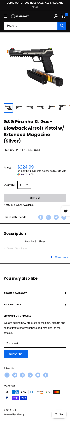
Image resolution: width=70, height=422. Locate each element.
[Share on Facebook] (40, 217)
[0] (63, 16)
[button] (41, 172)
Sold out (35, 198)
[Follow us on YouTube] (37, 375)
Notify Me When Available (19, 204)
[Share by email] (63, 217)
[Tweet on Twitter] (56, 217)
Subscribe (15, 353)
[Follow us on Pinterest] (30, 375)
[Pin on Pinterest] (48, 217)
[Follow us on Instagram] (22, 375)
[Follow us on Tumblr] (45, 375)
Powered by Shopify (14, 414)
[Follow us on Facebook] (7, 375)
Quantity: (9, 184)
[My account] (56, 16)
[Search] (61, 26)
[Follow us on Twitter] (14, 375)
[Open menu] (5, 16)
